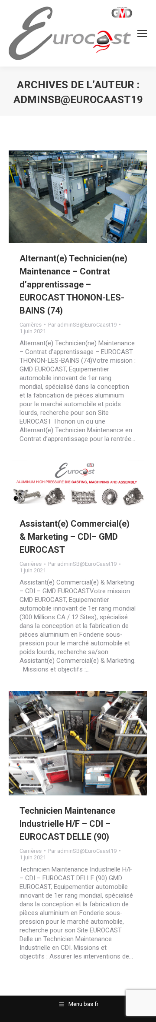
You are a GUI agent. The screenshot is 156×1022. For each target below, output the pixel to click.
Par (82, 324)
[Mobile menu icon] (142, 33)
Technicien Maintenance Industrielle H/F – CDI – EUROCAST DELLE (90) (67, 823)
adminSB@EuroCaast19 (78, 100)
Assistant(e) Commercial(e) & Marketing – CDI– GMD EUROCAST (75, 536)
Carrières (31, 324)
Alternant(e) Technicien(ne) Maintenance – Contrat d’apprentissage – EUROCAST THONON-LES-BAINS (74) (73, 284)
